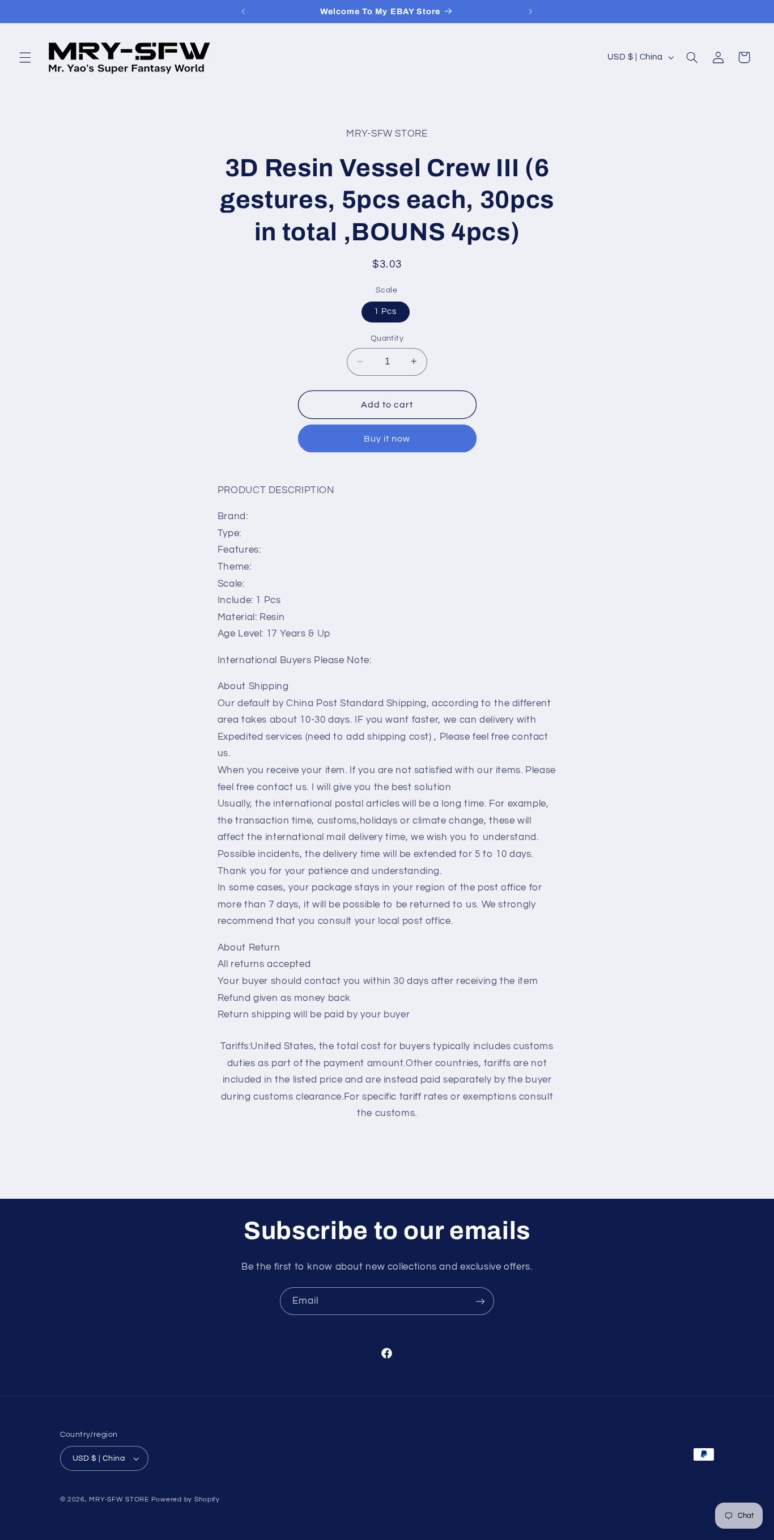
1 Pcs (385, 311)
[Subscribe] (480, 1301)
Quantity (387, 338)
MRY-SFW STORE (119, 1499)
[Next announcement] (530, 11)
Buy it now (387, 438)
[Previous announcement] (243, 11)
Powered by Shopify (185, 1499)
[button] (25, 57)
